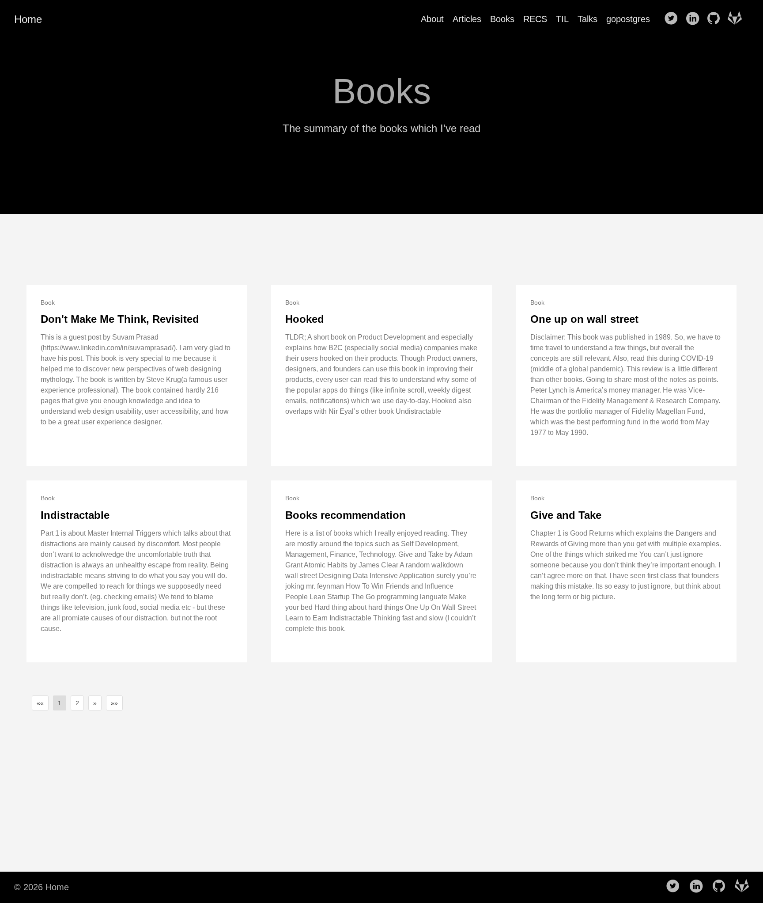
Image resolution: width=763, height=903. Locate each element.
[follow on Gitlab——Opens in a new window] (737, 19)
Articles (467, 19)
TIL (562, 19)
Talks (587, 19)
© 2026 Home (41, 887)
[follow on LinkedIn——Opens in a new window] (695, 19)
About (432, 19)
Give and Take (565, 515)
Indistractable (75, 515)
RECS (535, 19)
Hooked (304, 319)
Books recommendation (345, 515)
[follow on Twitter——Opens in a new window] (674, 19)
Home (28, 19)
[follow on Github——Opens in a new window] (716, 19)
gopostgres (628, 19)
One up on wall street (584, 319)
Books (502, 19)
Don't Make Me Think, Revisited (120, 319)
